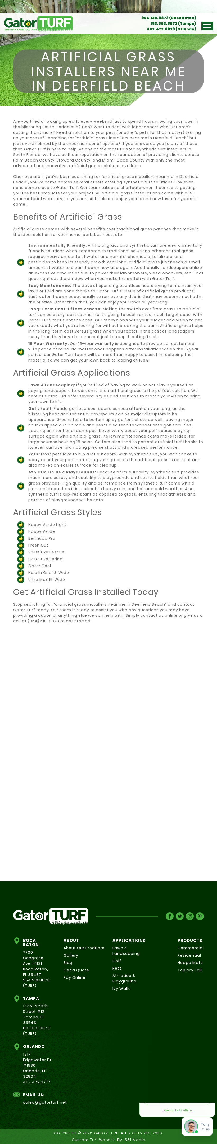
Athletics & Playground (124, 978)
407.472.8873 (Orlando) (171, 29)
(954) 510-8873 (43, 621)
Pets (117, 968)
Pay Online (74, 977)
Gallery (71, 955)
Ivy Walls (121, 988)
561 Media (135, 1139)
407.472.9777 (37, 1082)
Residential (189, 955)
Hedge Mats (190, 962)
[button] (207, 26)
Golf (116, 960)
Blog (68, 962)
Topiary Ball (190, 970)
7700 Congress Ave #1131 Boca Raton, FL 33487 (35, 963)
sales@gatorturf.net (45, 1102)
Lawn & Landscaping (126, 950)
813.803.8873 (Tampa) (173, 23)
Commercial (191, 948)
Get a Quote (76, 970)
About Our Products (84, 948)
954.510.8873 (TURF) (36, 982)
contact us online (159, 615)
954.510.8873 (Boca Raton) (168, 18)
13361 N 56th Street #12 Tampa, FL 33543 (35, 1014)
